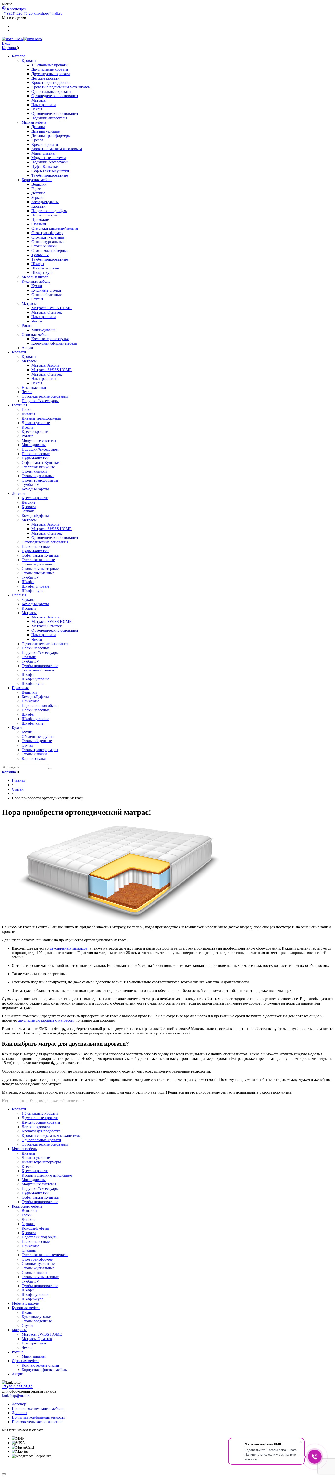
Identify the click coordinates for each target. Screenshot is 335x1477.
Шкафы (37, 264)
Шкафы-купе (42, 272)
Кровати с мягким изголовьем (56, 149)
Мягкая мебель (34, 122)
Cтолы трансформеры (40, 480)
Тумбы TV (40, 255)
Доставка (19, 1413)
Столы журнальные (47, 242)
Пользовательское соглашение (37, 1422)
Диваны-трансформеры (51, 136)
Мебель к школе (35, 277)
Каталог (18, 56)
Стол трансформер (47, 233)
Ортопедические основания (54, 96)
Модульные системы (48, 158)
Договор (19, 1404)
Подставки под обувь (49, 211)
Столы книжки (44, 246)
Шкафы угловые (45, 268)
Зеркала (37, 197)
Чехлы (36, 109)
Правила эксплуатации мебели (38, 1408)
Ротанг (27, 325)
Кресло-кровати (44, 144)
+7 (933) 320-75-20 (18, 13)
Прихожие (40, 219)
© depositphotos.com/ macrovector (57, 1101)
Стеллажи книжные (38, 467)
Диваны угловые (45, 131)
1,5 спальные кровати (49, 65)
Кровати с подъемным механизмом (60, 87)
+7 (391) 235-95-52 (17, 1387)
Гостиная (19, 405)
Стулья (37, 299)
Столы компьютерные (49, 250)
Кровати (29, 60)
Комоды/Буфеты (45, 202)
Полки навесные (45, 215)
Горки (36, 189)
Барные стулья (34, 758)
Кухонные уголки (46, 290)
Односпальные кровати (51, 91)
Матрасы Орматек (46, 312)
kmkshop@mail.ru (48, 13)
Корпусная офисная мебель (54, 343)
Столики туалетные (47, 237)
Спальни (38, 224)
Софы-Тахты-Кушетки (50, 171)
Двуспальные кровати (49, 69)
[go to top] (4, 1474)
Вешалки (39, 184)
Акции (27, 348)
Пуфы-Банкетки (44, 166)
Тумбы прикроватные (49, 175)
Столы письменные (38, 573)
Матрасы (38, 100)
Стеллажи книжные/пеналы (54, 228)
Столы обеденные (46, 295)
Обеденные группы (38, 736)
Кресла (37, 140)
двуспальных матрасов (69, 948)
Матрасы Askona (45, 365)
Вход (6, 43)
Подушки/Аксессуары (49, 162)
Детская (18, 493)
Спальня (19, 595)
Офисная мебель (35, 334)
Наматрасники (43, 105)
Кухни (36, 286)
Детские (38, 193)
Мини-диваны (43, 153)
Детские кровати (45, 78)
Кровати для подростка (50, 83)
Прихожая (20, 688)
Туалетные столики (38, 670)
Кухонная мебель (36, 281)
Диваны (38, 127)
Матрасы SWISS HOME (51, 308)
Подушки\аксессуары (49, 118)
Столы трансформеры (40, 750)
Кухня (17, 727)
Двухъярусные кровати (50, 74)
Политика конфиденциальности (38, 1417)
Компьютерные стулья (50, 339)
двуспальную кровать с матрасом (46, 1020)
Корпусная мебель (37, 180)
